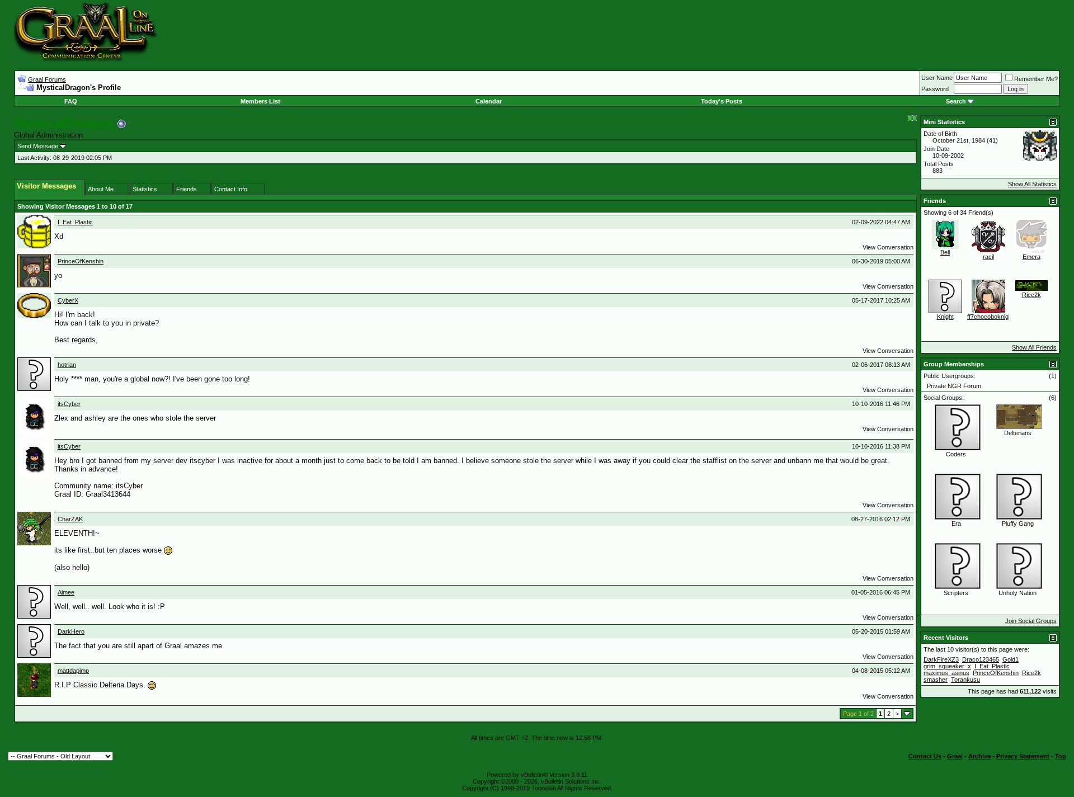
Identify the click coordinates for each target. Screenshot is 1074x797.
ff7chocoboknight (990, 316)
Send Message (37, 146)
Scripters (956, 593)
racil (988, 256)
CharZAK (70, 519)
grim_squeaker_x (947, 666)
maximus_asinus (946, 672)
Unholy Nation (1017, 593)
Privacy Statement (1022, 756)
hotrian (67, 364)
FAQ (70, 101)
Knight (945, 316)
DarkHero (71, 631)
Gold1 (1010, 659)
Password (935, 89)
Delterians (1017, 433)
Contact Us (924, 756)
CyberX (68, 300)
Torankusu (965, 679)
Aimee (66, 592)
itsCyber (69, 403)
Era (956, 523)
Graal (955, 756)
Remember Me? (1036, 79)
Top (1060, 756)
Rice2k (1031, 294)
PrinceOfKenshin (80, 261)
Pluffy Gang (1018, 523)
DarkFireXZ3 (941, 659)
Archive (979, 756)
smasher (936, 679)
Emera (1031, 256)
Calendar (488, 101)
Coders (956, 454)
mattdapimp (73, 670)
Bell (945, 252)
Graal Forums (47, 79)
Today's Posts (721, 101)
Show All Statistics (1032, 184)
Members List (260, 101)
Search (956, 101)
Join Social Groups (1031, 620)
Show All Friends (1034, 347)
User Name (937, 77)
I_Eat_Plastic (75, 222)
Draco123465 (980, 659)
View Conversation (888, 247)
